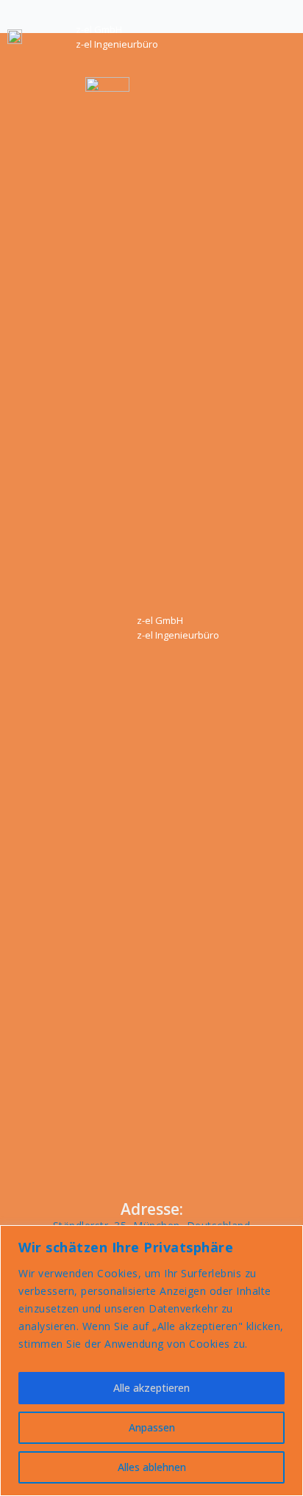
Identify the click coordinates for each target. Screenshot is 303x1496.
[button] (273, 37)
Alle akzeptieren (151, 1388)
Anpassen (152, 1427)
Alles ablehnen (152, 1467)
